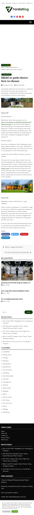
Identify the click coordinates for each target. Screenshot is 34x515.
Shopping (5, 391)
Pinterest (24, 234)
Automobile (6, 351)
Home (3, 3)
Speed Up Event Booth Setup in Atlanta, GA (15, 283)
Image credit (4, 113)
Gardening (6, 373)
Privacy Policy (21, 3)
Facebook (6, 234)
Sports (4, 394)
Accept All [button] (14, 511)
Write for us (29, 3)
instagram (17, 17)
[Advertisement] (17, 42)
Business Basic (7, 355)
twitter (14, 17)
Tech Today (6, 400)
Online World (7, 388)
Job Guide (6, 379)
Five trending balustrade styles (12, 299)
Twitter (15, 234)
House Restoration (6, 74)
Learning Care (7, 382)
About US (8, 3)
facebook (12, 17)
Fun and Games (7, 370)
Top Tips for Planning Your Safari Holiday (17, 252)
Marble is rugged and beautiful (14, 247)
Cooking (5, 358)
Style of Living (7, 397)
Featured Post (7, 367)
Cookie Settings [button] (6, 511)
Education (6, 361)
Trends (5, 406)
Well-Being (6, 412)
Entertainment (7, 364)
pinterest (20, 17)
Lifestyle (5, 385)
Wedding (5, 409)
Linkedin (6, 237)
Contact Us (14, 3)
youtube (23, 17)
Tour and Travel (7, 403)
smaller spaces (5, 168)
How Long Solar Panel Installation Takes (15, 291)
